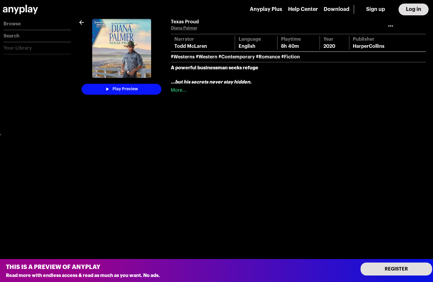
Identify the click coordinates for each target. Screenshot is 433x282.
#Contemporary (237, 57)
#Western (206, 57)
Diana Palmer (184, 28)
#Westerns (183, 57)
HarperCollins (368, 46)
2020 (329, 46)
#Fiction (290, 57)
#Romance (268, 57)
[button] (37, 24)
